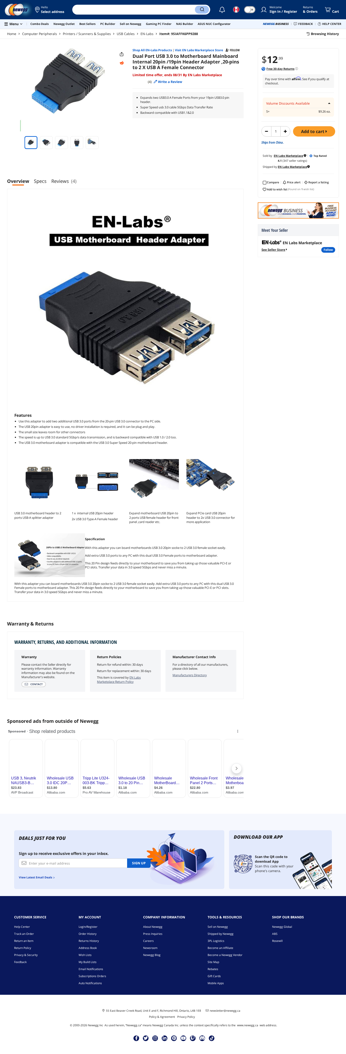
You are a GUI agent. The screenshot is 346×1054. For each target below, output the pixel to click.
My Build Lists (88, 962)
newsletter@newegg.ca (225, 1011)
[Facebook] (136, 1038)
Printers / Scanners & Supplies (87, 33)
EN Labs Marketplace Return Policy (119, 679)
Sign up (139, 863)
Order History (88, 934)
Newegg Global (282, 927)
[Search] (202, 10)
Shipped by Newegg (220, 934)
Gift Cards (214, 976)
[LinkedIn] (164, 1038)
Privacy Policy (186, 1017)
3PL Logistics (216, 941)
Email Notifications (91, 969)
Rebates (213, 969)
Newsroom (150, 948)
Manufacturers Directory (190, 675)
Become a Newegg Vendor (225, 955)
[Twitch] (193, 1038)
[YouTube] (183, 1038)
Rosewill (277, 941)
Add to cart (313, 131)
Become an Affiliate (220, 948)
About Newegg (152, 927)
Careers (148, 941)
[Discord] (202, 1038)
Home (11, 33)
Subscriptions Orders (92, 976)
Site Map (213, 962)
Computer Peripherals (39, 33)
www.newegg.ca (247, 1025)
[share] (121, 54)
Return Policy (22, 948)
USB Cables (126, 33)
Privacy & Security (26, 955)
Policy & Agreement (162, 1017)
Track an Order (24, 934)
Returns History (89, 941)
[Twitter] (146, 1038)
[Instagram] (155, 1038)
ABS (275, 934)
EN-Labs (147, 33)
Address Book (88, 948)
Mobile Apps (216, 983)
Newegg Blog (152, 955)
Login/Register (88, 927)
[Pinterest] (174, 1038)
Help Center (22, 927)
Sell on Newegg (218, 927)
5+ (268, 111)
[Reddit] (122, 63)
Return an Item (23, 941)
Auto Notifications (90, 983)
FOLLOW (328, 250)
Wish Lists (85, 955)
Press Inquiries (152, 934)
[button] (50, 9)
